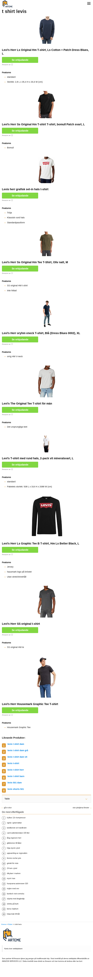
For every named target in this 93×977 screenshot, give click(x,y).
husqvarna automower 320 (17, 883)
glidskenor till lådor (14, 843)
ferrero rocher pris (14, 858)
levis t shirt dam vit (17, 757)
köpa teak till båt (13, 914)
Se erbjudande (20, 60)
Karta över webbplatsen (13, 949)
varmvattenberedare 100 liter (18, 833)
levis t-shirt (13, 763)
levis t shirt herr (16, 770)
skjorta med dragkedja (15, 899)
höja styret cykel (13, 848)
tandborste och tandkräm (17, 828)
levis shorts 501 (16, 789)
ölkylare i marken (13, 873)
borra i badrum (12, 909)
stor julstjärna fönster (81, 808)
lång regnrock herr (14, 838)
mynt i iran (11, 878)
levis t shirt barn (16, 776)
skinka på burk (13, 904)
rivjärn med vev (13, 888)
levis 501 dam (15, 782)
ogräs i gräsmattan (14, 823)
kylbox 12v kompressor (16, 818)
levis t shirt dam (16, 744)
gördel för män (12, 863)
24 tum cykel (12, 868)
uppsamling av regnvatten (17, 853)
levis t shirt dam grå (18, 750)
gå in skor (8, 808)
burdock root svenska (15, 894)
